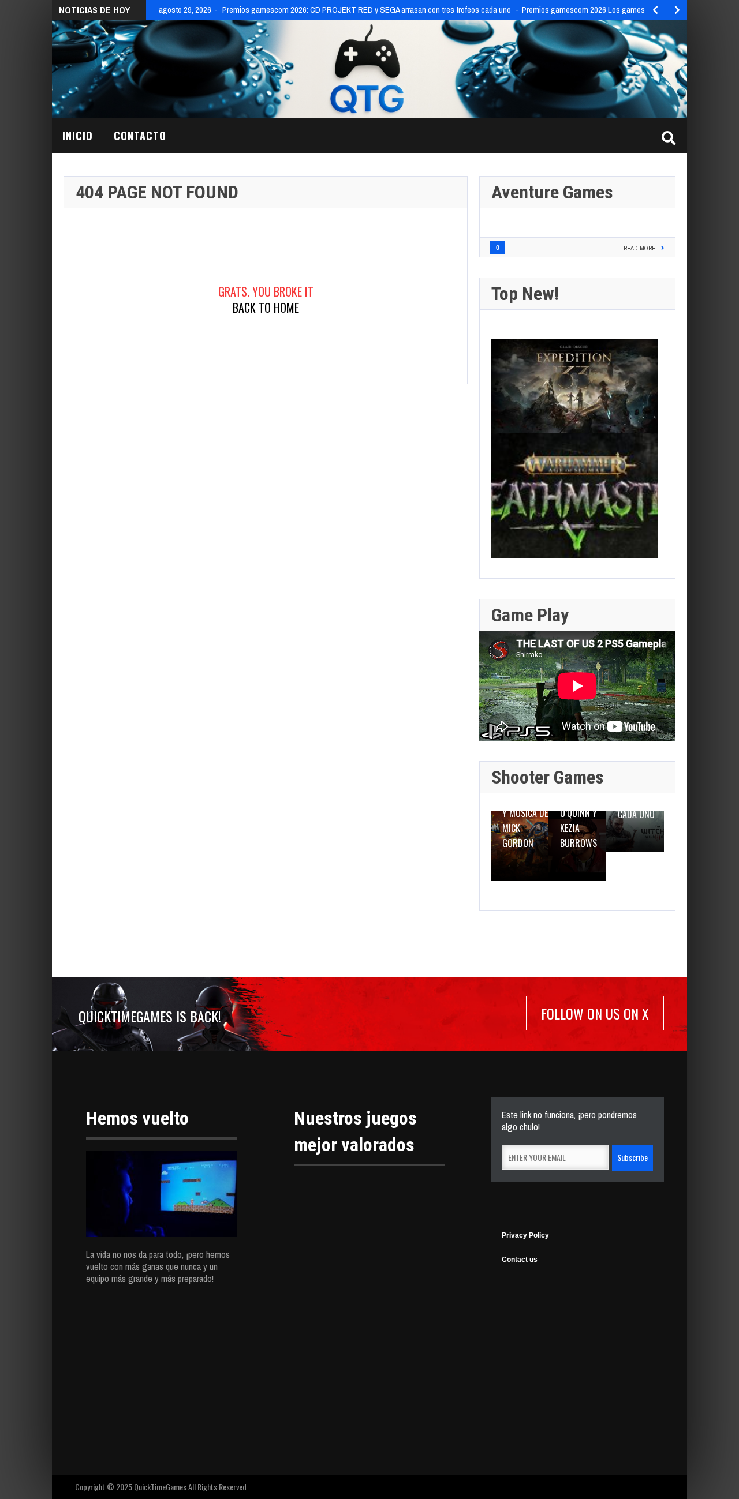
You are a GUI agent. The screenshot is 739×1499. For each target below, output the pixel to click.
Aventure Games (552, 192)
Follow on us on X (595, 1013)
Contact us (520, 1260)
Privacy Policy (525, 1235)
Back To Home (266, 307)
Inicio (77, 135)
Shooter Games (547, 777)
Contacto (140, 135)
